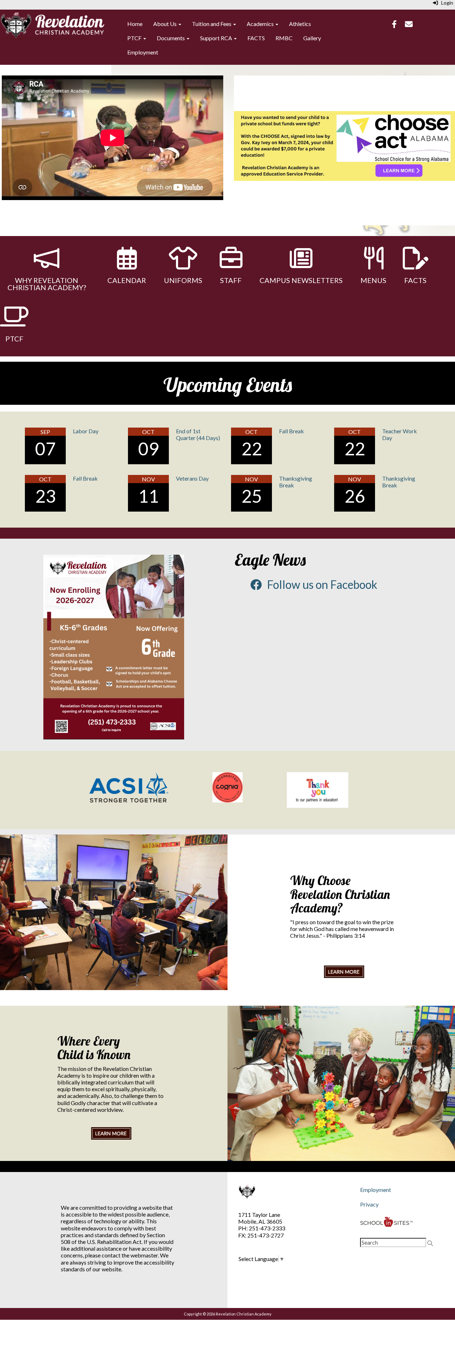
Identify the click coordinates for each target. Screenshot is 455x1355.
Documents (171, 38)
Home (135, 23)
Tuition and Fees (212, 23)
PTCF (135, 38)
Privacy (369, 1204)
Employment (142, 52)
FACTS (256, 38)
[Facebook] (394, 24)
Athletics (300, 23)
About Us (165, 23)
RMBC (284, 38)
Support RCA (216, 38)
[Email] (408, 24)
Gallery (312, 38)
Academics (261, 23)
